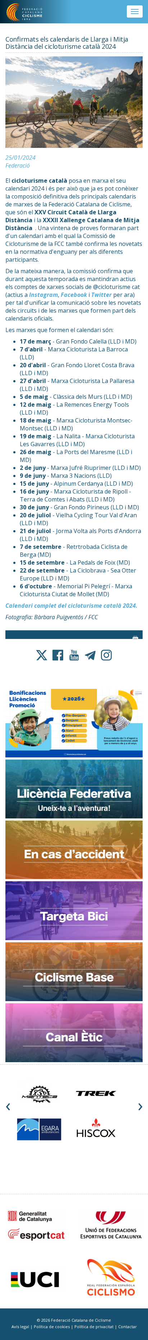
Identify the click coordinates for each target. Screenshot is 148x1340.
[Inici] (29, 12)
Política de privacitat (94, 1326)
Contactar (127, 1326)
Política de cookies (52, 1326)
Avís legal (20, 1326)
